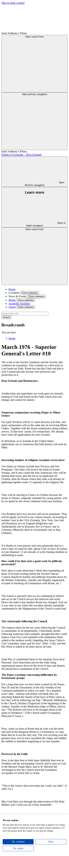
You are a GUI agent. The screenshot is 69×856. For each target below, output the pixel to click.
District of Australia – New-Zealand (21, 154)
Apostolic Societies (19, 303)
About (12, 306)
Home (11, 289)
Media (12, 300)
